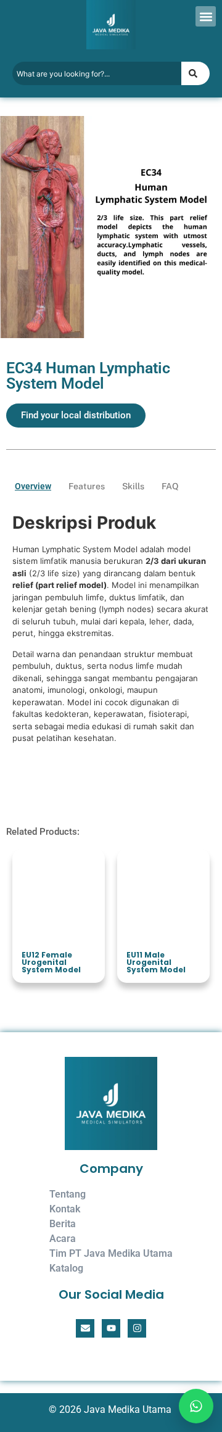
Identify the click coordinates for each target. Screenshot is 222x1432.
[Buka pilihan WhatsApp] (192, 1402)
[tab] (33, 486)
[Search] (195, 73)
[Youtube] (111, 1328)
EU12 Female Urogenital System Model (51, 962)
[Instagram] (137, 1328)
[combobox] (96, 73)
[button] (205, 16)
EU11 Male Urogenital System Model (156, 962)
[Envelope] (85, 1328)
